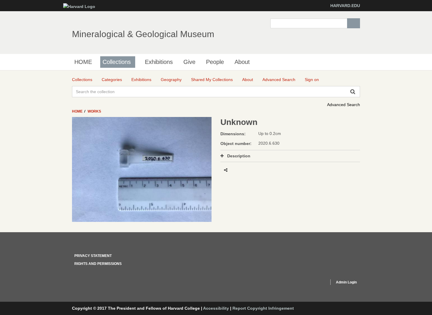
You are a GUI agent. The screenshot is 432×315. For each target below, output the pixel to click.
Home (77, 111)
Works (94, 111)
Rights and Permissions (98, 264)
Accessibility (216, 308)
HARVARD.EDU (345, 5)
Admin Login (346, 282)
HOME (83, 62)
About (242, 62)
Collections (117, 62)
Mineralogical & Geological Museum (143, 34)
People (215, 62)
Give (189, 62)
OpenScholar (313, 283)
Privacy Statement (93, 256)
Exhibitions (159, 62)
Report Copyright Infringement (263, 308)
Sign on (312, 79)
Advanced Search (343, 104)
